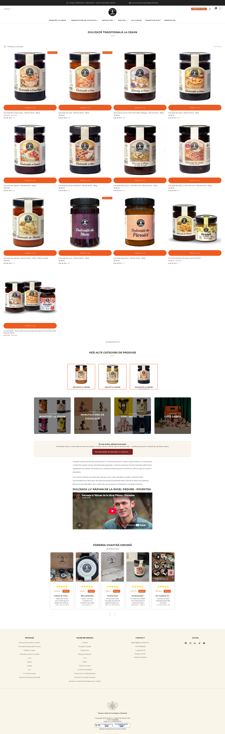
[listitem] (91, 3)
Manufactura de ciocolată (83, 20)
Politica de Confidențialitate (85, 673)
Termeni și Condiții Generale (84, 677)
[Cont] (210, 9)
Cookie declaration (84, 669)
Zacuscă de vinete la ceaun (29, 642)
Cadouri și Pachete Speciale (29, 677)
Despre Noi (85, 650)
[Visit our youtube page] (204, 643)
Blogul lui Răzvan (84, 654)
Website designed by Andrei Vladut (112, 729)
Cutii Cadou (136, 20)
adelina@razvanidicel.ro (140, 642)
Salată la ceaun (29, 650)
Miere (29, 662)
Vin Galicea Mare (29, 673)
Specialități (107, 20)
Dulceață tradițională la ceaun (29, 646)
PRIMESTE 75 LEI (199, 9)
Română (7, 9)
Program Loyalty (85, 646)
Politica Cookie (85, 666)
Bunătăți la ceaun (57, 20)
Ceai (29, 658)
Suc (29, 669)
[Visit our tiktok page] (199, 643)
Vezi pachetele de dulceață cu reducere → (112, 452)
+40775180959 (140, 646)
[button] (110, 614)
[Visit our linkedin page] (195, 643)
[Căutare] (220, 9)
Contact (85, 642)
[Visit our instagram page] (190, 643)
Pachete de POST (153, 20)
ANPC (85, 662)
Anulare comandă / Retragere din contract (85, 681)
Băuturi (122, 20)
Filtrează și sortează (15, 46)
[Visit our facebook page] (185, 643)
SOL (84, 658)
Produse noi (170, 20)
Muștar (29, 666)
